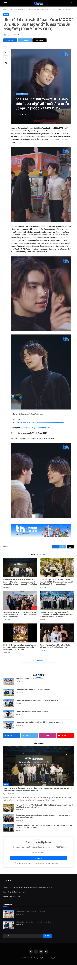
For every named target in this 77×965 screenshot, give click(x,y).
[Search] (71, 3)
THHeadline (45, 958)
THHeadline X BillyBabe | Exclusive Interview (32, 711)
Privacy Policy (51, 863)
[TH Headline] (38, 3)
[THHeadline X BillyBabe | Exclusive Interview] (8, 714)
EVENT (6, 784)
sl (5, 794)
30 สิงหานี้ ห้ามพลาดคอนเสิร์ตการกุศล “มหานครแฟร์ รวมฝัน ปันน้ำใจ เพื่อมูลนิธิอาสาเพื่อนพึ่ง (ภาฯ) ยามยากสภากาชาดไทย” (19, 647)
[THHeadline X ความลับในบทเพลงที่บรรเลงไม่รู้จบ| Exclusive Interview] (8, 725)
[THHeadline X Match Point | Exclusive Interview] (8, 692)
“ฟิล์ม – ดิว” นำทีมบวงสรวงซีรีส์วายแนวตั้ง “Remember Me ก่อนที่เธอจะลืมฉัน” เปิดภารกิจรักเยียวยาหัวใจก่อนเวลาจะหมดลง (56, 614)
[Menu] (5, 3)
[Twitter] (5, 57)
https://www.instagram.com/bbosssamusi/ (36, 427)
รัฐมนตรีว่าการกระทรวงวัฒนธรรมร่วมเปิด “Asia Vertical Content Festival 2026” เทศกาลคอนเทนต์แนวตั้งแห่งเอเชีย (20, 614)
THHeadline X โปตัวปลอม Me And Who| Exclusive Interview (37, 701)
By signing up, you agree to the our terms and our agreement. (39, 863)
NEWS (6, 15)
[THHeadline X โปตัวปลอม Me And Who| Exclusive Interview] (8, 703)
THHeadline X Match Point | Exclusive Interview (33, 690)
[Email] (5, 63)
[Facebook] (5, 52)
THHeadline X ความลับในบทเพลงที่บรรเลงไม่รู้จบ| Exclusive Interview (39, 722)
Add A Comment (38, 660)
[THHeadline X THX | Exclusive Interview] (8, 681)
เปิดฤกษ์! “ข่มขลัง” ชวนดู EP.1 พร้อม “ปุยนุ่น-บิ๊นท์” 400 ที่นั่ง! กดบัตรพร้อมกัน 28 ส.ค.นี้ (55, 646)
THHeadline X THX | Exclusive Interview (30, 679)
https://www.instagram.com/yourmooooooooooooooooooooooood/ (37, 422)
